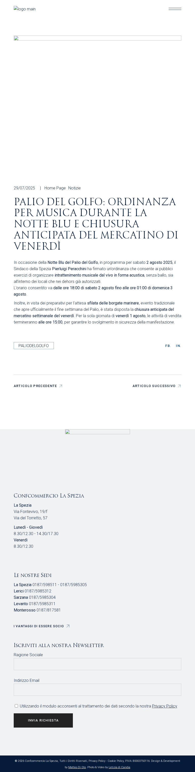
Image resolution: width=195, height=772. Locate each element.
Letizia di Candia (119, 767)
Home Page (55, 188)
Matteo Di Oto (77, 767)
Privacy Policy (164, 706)
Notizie (74, 188)
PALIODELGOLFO (34, 345)
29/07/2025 (24, 188)
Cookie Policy (116, 761)
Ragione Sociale (28, 654)
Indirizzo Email (26, 680)
